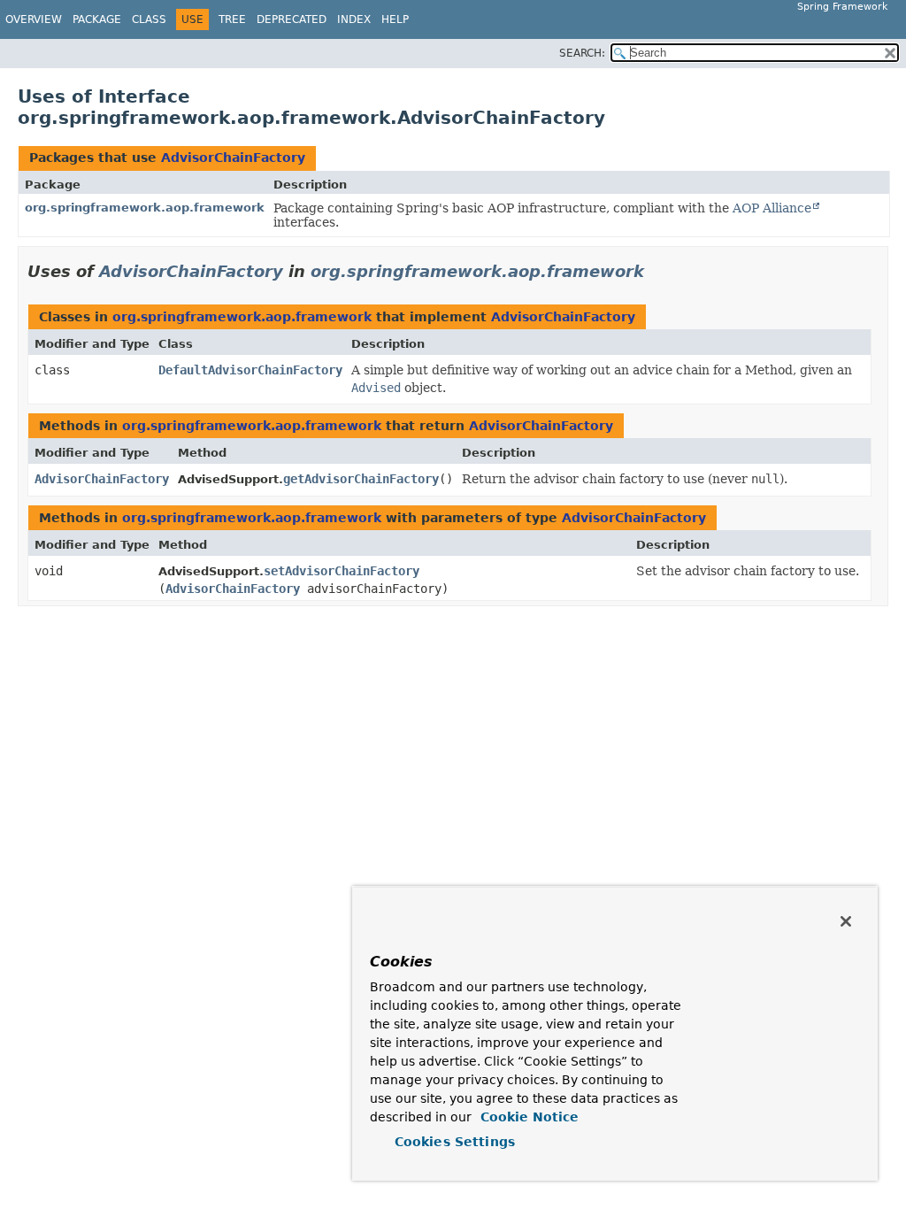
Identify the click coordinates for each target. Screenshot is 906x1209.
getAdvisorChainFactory (361, 479)
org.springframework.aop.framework (145, 207)
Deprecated (291, 19)
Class (149, 19)
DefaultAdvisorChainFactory (250, 370)
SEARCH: (582, 53)
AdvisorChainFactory (233, 157)
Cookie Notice (527, 1117)
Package (97, 19)
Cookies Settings (455, 1142)
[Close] (845, 921)
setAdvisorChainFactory (341, 571)
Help (395, 19)
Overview (33, 19)
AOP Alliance (772, 208)
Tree (232, 19)
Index (354, 19)
